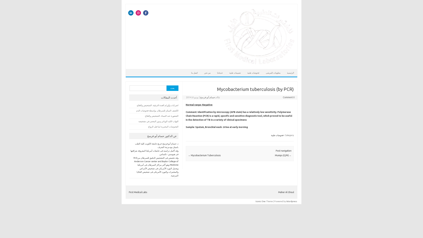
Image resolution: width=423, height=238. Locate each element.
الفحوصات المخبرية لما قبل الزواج (163, 126)
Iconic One (261, 201)
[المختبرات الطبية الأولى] (259, 63)
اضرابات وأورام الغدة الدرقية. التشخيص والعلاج (157, 105)
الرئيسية (290, 73)
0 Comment (289, 97)
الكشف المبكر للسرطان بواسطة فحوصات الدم (157, 110)
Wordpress (291, 201)
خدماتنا (220, 73)
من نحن (207, 73)
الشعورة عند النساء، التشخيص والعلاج (161, 116)
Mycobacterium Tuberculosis (204, 155)
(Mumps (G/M (283, 155)
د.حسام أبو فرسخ (208, 97)
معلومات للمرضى (273, 73)
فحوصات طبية (253, 73)
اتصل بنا (194, 73)
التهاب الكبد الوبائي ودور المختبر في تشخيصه (158, 121)
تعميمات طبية (235, 73)
